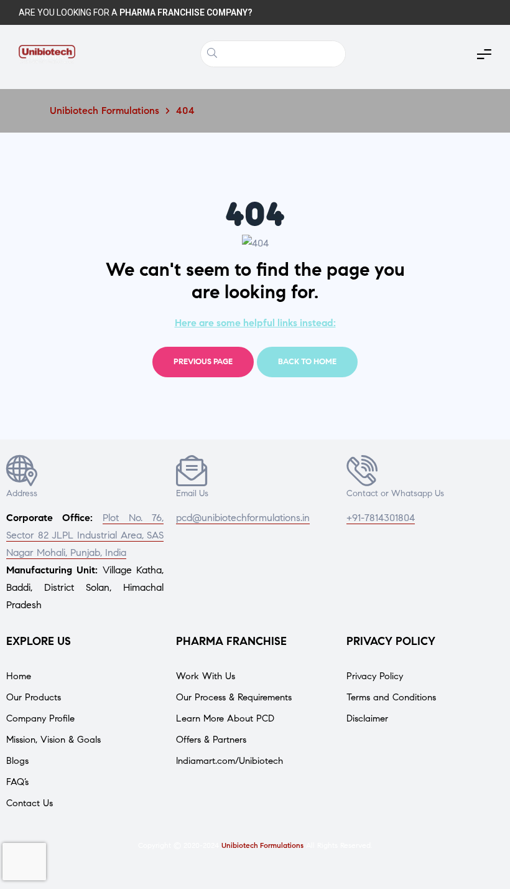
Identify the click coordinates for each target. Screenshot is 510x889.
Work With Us (205, 676)
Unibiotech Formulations (262, 845)
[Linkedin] (447, 12)
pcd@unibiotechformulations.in (243, 518)
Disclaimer (367, 718)
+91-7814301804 (380, 518)
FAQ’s (17, 782)
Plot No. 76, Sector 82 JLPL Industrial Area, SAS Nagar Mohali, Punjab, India (85, 535)
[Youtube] (478, 12)
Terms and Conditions (391, 697)
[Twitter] (385, 12)
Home (18, 676)
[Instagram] (416, 12)
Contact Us (29, 803)
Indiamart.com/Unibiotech (229, 760)
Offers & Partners (211, 739)
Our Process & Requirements (234, 697)
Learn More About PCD (225, 718)
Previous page (203, 362)
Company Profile (40, 718)
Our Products (33, 697)
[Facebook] (354, 12)
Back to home (307, 362)
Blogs (17, 760)
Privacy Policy (374, 676)
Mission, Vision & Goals (53, 739)
